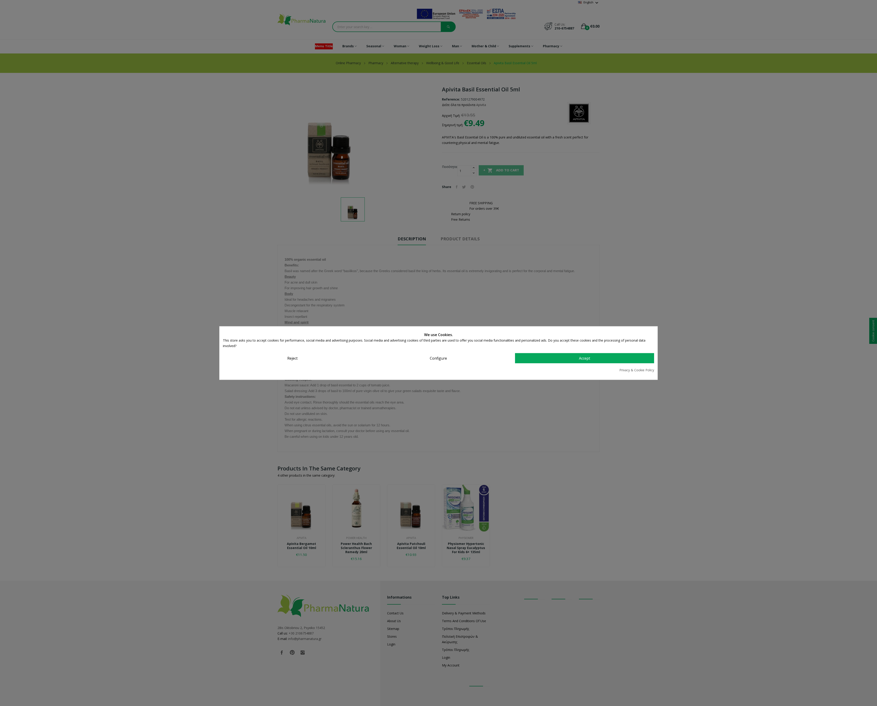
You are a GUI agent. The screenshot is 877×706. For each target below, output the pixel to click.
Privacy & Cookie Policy (636, 370)
